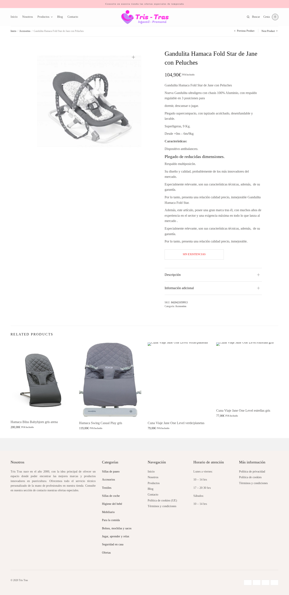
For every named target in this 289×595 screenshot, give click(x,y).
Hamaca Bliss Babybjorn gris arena (34, 422)
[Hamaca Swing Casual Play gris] (110, 379)
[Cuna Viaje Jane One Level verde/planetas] (179, 379)
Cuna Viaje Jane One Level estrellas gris (243, 410)
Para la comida (111, 520)
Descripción (173, 274)
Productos (43, 16)
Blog (60, 16)
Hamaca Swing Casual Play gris (100, 423)
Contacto (72, 16)
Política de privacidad (252, 471)
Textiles (106, 487)
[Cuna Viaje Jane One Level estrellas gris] (247, 373)
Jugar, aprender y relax (115, 536)
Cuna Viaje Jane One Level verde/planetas (176, 423)
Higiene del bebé (112, 503)
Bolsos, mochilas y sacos (116, 528)
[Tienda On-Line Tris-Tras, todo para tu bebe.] (145, 17)
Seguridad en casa (112, 544)
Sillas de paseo (111, 471)
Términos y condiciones (162, 506)
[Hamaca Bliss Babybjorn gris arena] (42, 379)
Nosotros (27, 16)
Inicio (14, 16)
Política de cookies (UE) (162, 500)
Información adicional (179, 288)
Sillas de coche (111, 495)
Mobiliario (108, 512)
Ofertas (106, 552)
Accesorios (24, 31)
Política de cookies (250, 477)
